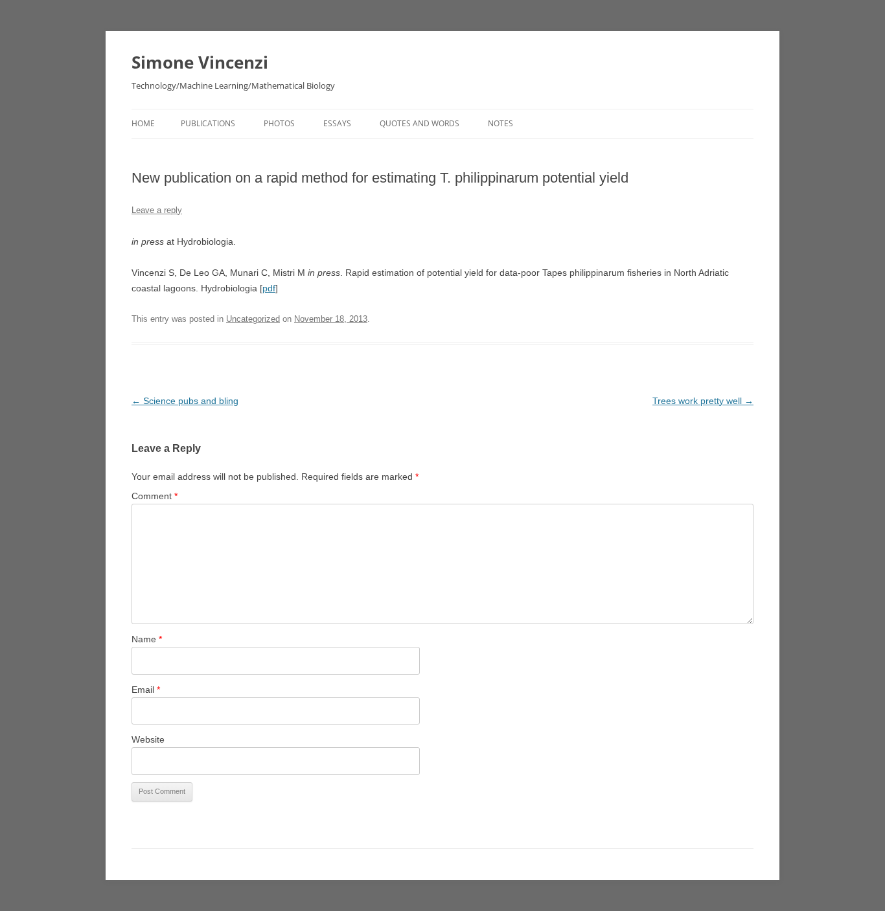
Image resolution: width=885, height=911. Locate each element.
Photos (279, 123)
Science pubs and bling (185, 401)
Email (146, 689)
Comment (155, 496)
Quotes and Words (419, 123)
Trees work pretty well (702, 401)
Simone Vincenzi (200, 62)
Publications (208, 123)
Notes (500, 123)
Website (148, 739)
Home (143, 123)
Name (147, 639)
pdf (268, 288)
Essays (337, 123)
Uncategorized (253, 319)
